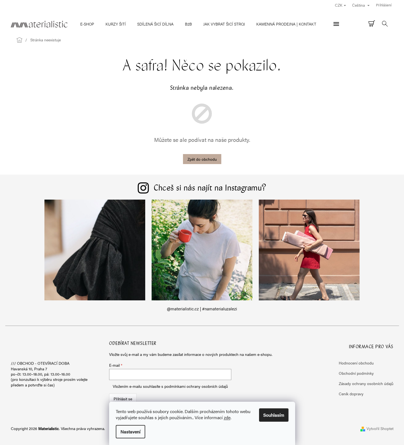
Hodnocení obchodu (356, 363)
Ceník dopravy (351, 393)
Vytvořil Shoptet (380, 428)
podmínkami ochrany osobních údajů (196, 386)
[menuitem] (87, 23)
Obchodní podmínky (356, 373)
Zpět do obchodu (202, 159)
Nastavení (130, 431)
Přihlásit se (123, 398)
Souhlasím (273, 415)
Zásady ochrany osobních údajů (366, 383)
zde (227, 417)
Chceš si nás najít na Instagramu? (210, 188)
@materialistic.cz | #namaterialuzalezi (202, 309)
